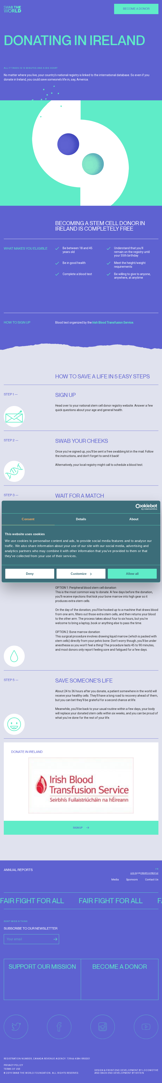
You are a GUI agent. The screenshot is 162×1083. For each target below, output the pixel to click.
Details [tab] (81, 519)
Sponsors (132, 879)
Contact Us (151, 879)
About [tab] (134, 519)
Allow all (132, 573)
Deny (30, 573)
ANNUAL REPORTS (18, 870)
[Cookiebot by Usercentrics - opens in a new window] (138, 507)
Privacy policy (13, 1065)
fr (156, 869)
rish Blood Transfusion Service (113, 322)
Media (115, 879)
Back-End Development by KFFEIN (122, 1073)
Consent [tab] (28, 519)
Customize (78, 573)
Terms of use (12, 1069)
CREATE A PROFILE (149, 873)
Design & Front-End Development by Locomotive (126, 1070)
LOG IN (133, 873)
